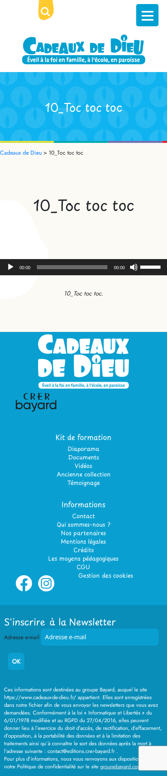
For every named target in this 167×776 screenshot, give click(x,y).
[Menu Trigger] (147, 15)
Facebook (24, 590)
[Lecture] (10, 267)
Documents (83, 457)
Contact (83, 516)
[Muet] (134, 267)
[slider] (151, 266)
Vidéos (83, 465)
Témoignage (83, 482)
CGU (83, 567)
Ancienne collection (83, 474)
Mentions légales (83, 541)
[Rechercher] (52, 18)
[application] (83, 267)
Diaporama (83, 448)
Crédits (83, 550)
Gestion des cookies (105, 575)
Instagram (46, 590)
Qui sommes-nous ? (83, 524)
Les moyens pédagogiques (83, 558)
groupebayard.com (120, 766)
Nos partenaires (83, 533)
